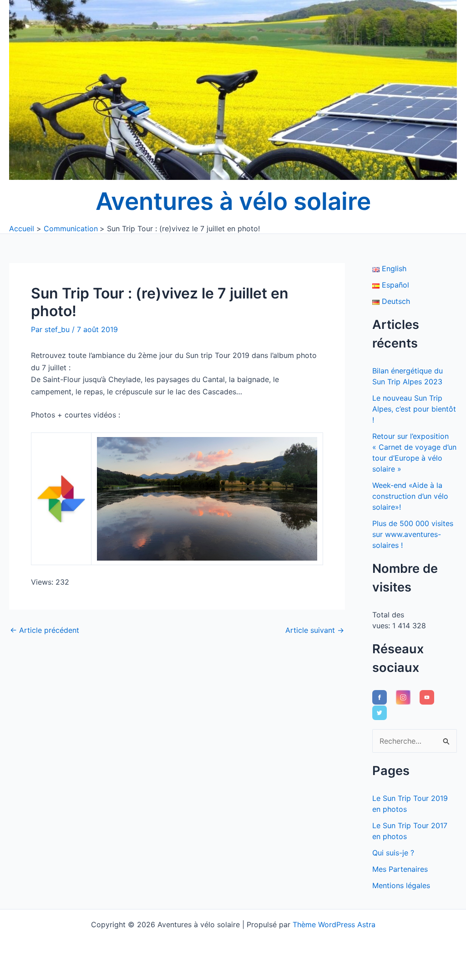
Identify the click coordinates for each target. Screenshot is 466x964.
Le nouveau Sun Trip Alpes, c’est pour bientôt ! (414, 408)
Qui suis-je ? (393, 852)
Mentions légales (401, 885)
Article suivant (314, 630)
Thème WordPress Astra (334, 924)
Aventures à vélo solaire (233, 201)
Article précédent (44, 630)
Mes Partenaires (400, 869)
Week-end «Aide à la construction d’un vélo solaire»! (410, 496)
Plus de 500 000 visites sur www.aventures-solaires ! (412, 534)
